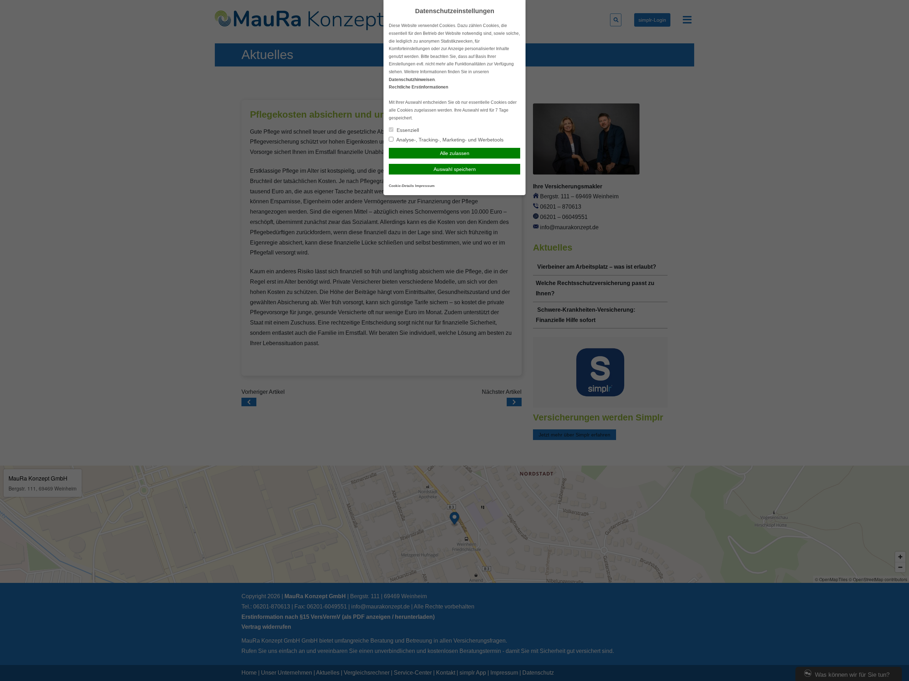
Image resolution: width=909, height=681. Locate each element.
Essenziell (407, 130)
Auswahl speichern (455, 169)
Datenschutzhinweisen (412, 79)
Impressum (425, 186)
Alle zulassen (454, 153)
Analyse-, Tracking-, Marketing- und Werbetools (449, 140)
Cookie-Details (401, 186)
